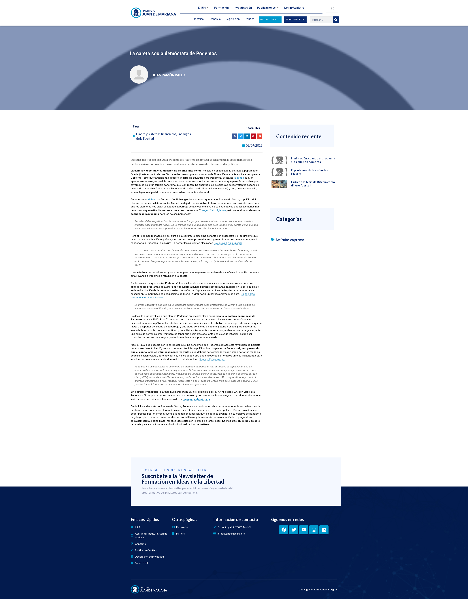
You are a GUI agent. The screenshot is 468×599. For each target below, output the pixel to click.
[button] (234, 136)
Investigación (243, 7)
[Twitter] (293, 529)
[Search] (336, 19)
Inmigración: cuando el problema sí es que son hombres (313, 160)
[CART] (332, 8)
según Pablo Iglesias (214, 210)
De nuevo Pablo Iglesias (228, 242)
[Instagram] (313, 529)
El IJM (202, 7)
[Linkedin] (324, 529)
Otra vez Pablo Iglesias (212, 359)
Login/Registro (294, 7)
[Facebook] (283, 529)
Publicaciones (266, 7)
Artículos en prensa (290, 240)
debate (152, 199)
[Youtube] (303, 529)
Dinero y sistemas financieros (156, 134)
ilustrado (239, 177)
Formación (221, 7)
